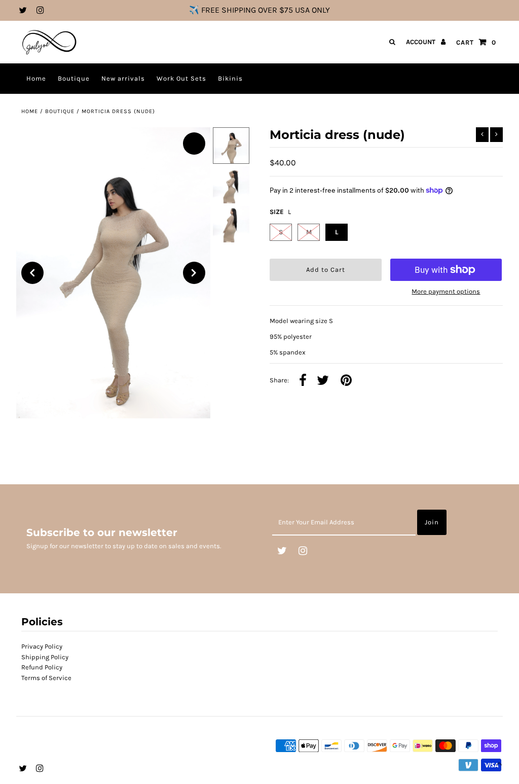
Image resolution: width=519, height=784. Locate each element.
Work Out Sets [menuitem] (181, 78)
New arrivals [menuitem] (123, 78)
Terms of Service (46, 678)
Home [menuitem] (36, 78)
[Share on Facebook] (303, 381)
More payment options (446, 291)
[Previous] (32, 273)
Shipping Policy (44, 657)
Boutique (60, 111)
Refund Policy (41, 667)
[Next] (194, 273)
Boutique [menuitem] (74, 78)
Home (29, 111)
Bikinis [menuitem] (230, 78)
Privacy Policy (41, 646)
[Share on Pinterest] (346, 381)
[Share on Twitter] (323, 381)
